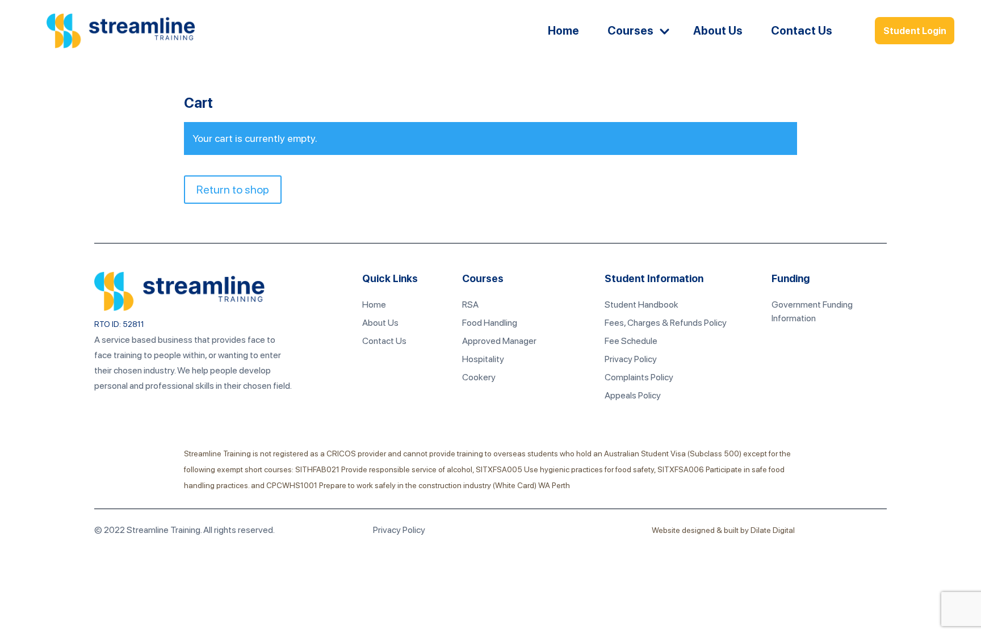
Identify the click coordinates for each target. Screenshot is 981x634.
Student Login (914, 31)
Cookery (479, 377)
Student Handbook (641, 304)
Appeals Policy (633, 395)
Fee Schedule (631, 340)
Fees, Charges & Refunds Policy (666, 322)
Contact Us (801, 30)
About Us (718, 30)
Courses (630, 30)
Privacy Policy (631, 359)
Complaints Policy (639, 377)
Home (563, 30)
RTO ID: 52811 (119, 324)
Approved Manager (499, 340)
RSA (470, 304)
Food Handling (489, 322)
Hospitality (483, 359)
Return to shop (232, 189)
